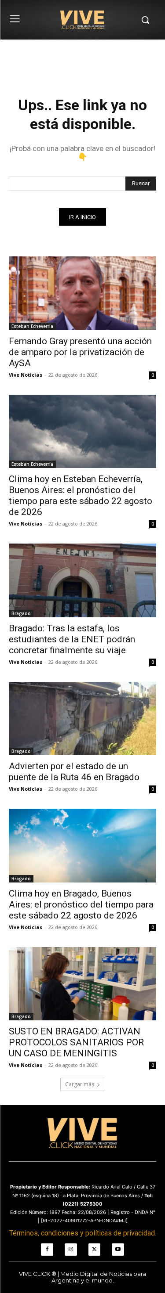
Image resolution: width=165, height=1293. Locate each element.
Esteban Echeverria (32, 326)
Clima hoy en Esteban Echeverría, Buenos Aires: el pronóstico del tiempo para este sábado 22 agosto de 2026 (80, 495)
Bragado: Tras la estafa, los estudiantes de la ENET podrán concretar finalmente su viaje (72, 639)
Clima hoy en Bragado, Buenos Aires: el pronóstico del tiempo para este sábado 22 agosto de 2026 (81, 904)
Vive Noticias (25, 374)
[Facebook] (47, 1249)
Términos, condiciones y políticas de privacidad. (82, 1233)
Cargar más (79, 1084)
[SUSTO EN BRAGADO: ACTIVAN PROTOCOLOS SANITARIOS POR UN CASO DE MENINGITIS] (82, 984)
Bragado (21, 613)
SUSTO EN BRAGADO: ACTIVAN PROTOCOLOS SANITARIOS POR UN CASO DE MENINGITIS (76, 1042)
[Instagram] (71, 1249)
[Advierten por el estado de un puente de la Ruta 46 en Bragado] (82, 719)
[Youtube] (118, 1249)
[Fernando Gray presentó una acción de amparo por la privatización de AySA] (82, 293)
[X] (94, 1249)
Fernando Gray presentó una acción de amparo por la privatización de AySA (80, 352)
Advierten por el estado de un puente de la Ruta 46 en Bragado (74, 771)
